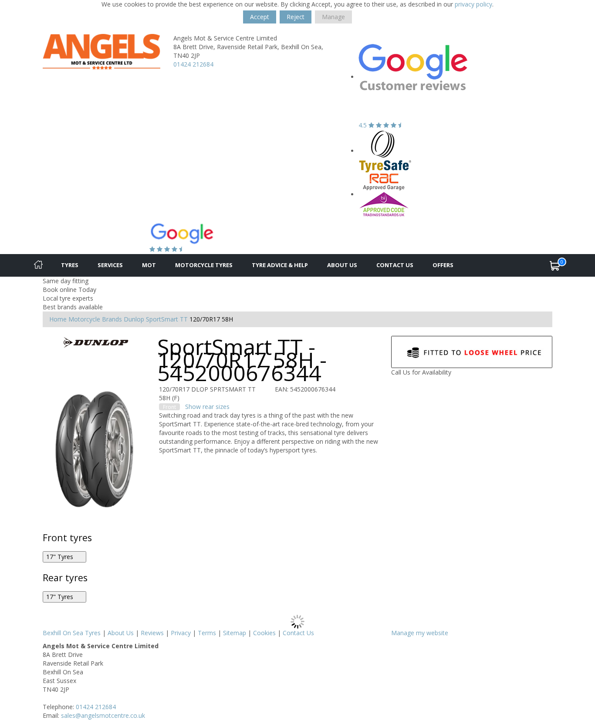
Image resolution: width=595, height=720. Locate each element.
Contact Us (394, 265)
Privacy (181, 633)
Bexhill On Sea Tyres (72, 633)
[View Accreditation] (385, 151)
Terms (207, 633)
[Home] (38, 265)
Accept (259, 17)
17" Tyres (60, 557)
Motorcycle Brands (95, 319)
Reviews (152, 633)
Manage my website (419, 633)
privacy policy (473, 4)
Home (58, 319)
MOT (149, 265)
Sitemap (234, 633)
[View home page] (101, 51)
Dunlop (134, 319)
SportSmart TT (167, 319)
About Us (342, 265)
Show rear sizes (207, 406)
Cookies (264, 633)
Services (110, 265)
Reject (295, 17)
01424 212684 (193, 64)
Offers (443, 265)
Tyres (69, 265)
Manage (333, 17)
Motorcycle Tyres (204, 265)
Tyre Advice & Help (280, 265)
